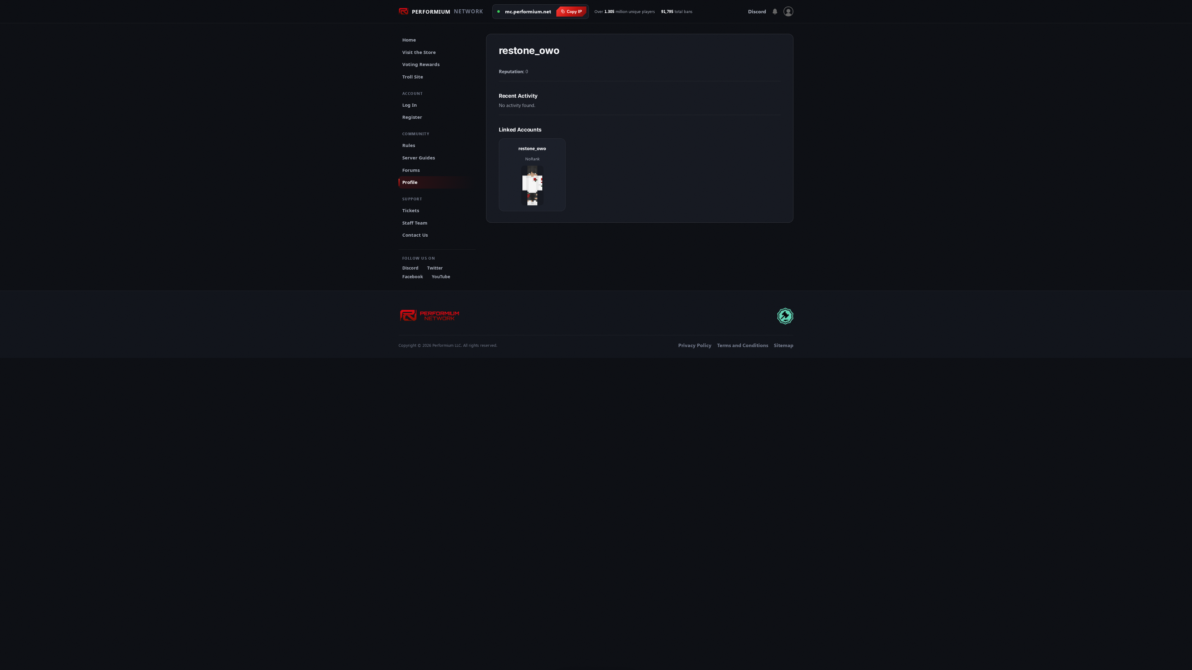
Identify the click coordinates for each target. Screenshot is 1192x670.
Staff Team (414, 223)
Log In (409, 105)
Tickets (410, 210)
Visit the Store (419, 52)
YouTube (441, 276)
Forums (411, 170)
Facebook (412, 276)
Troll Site (412, 77)
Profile (410, 182)
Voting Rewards (421, 64)
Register (412, 117)
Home (409, 40)
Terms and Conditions (742, 345)
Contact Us (415, 235)
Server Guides (418, 157)
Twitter (435, 268)
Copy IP (574, 11)
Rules (408, 145)
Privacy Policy (694, 345)
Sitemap (783, 345)
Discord (757, 11)
